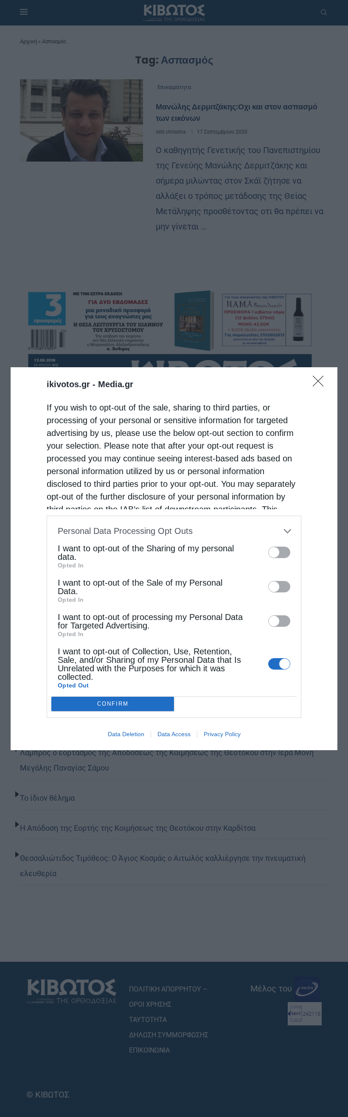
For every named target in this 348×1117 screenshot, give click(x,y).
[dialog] (174, 558)
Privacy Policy (222, 734)
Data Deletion (126, 734)
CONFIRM (113, 704)
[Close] (321, 384)
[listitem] (174, 531)
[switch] (279, 552)
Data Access (174, 734)
